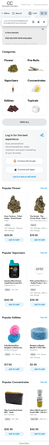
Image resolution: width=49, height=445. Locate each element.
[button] (24, 22)
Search (19, 13)
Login (35, 13)
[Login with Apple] (38, 22)
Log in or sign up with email (24, 176)
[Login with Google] (33, 22)
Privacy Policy (24, 443)
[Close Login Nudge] (44, 22)
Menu (7, 13)
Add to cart (14, 240)
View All (24, 122)
